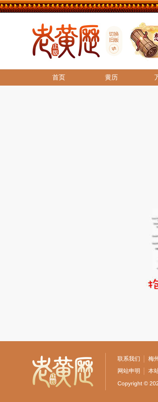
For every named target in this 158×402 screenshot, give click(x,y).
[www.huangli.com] (111, 41)
